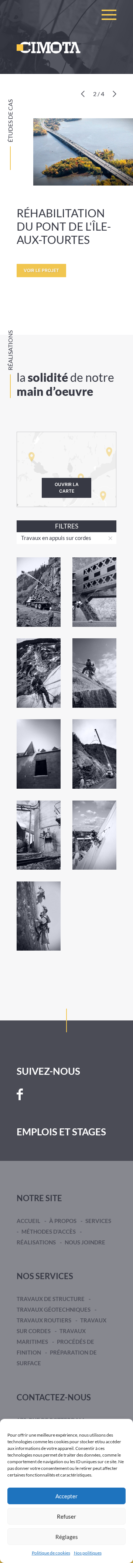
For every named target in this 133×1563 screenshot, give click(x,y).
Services (98, 1220)
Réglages (66, 1536)
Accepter (66, 1496)
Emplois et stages (61, 1132)
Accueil (28, 1220)
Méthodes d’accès (48, 1231)
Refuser (66, 1516)
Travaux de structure (51, 1298)
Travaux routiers (44, 1320)
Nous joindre (85, 1242)
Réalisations (36, 1242)
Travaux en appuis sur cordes (56, 537)
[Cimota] (49, 47)
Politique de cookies (51, 1553)
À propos (62, 1220)
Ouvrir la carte (67, 488)
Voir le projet (41, 270)
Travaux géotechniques (54, 1309)
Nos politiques (88, 1553)
